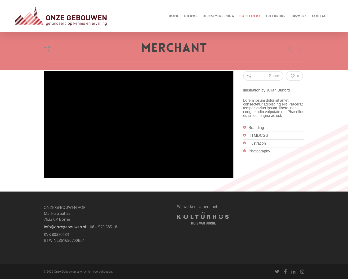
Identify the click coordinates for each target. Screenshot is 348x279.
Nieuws (190, 16)
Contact (320, 16)
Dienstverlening (218, 16)
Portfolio (249, 16)
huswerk (298, 16)
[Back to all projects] (47, 48)
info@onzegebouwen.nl (65, 226)
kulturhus (275, 16)
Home (174, 16)
